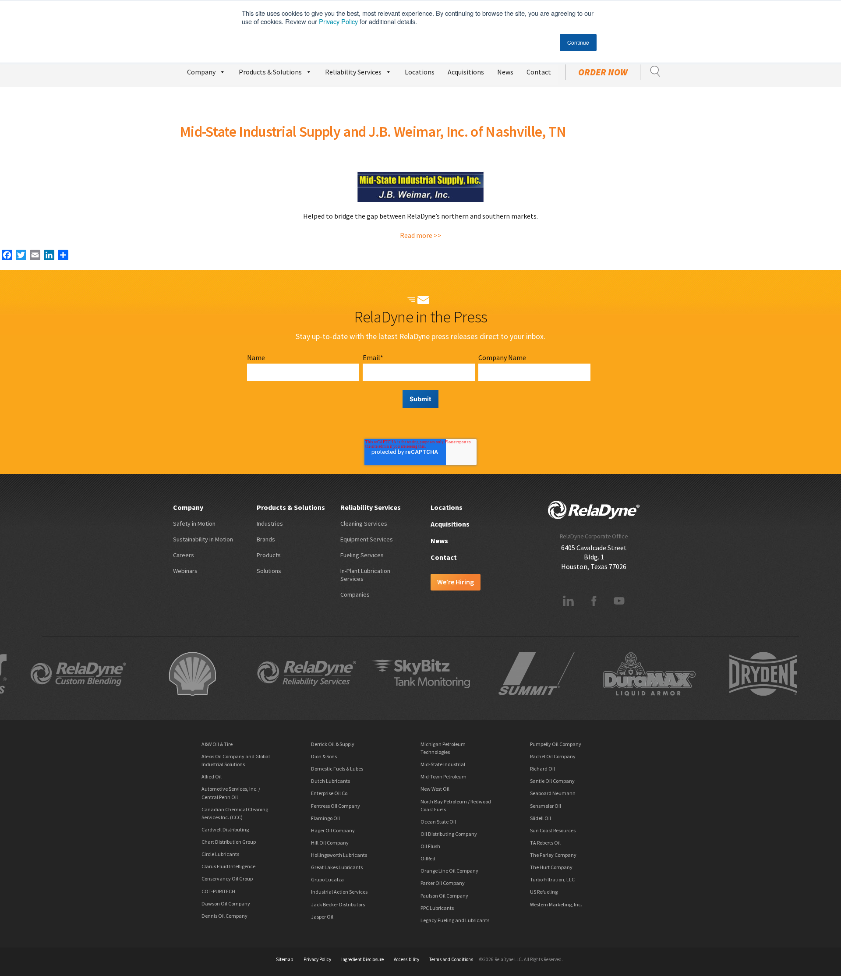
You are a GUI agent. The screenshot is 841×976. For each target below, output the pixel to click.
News (505, 71)
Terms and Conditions (451, 959)
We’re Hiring (455, 581)
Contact (539, 71)
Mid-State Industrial (442, 764)
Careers (183, 555)
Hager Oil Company (333, 830)
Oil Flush (430, 846)
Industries (270, 523)
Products (269, 555)
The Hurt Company (551, 867)
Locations (420, 71)
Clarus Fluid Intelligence (228, 866)
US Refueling (544, 891)
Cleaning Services (363, 523)
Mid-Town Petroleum (443, 776)
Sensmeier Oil (545, 806)
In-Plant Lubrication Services (365, 575)
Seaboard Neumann (553, 793)
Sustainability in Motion (203, 539)
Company (201, 71)
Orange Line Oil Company (449, 870)
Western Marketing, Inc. (556, 904)
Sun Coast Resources (553, 830)
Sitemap (284, 959)
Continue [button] (578, 42)
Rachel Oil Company (553, 756)
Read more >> (421, 235)
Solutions (269, 571)
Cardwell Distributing (225, 829)
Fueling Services (362, 555)
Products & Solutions (270, 71)
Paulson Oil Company (444, 895)
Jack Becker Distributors (338, 904)
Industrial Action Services (339, 891)
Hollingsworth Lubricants (339, 855)
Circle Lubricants (220, 854)
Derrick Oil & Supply (332, 744)
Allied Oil (211, 776)
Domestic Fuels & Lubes (337, 768)
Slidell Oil (540, 818)
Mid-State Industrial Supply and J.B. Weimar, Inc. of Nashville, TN (373, 131)
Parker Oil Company (442, 883)
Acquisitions (466, 71)
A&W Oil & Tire (217, 744)
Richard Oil (542, 768)
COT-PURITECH (218, 891)
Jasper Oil (322, 916)
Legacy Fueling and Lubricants (454, 920)
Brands (266, 539)
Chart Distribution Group (228, 841)
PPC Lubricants (437, 908)
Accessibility (406, 959)
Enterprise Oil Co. (330, 793)
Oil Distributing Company (448, 834)
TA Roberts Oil (545, 842)
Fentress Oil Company (335, 806)
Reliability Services (353, 71)
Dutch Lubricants (330, 781)
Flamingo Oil (325, 818)
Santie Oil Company (552, 781)
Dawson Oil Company (225, 903)
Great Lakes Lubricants (337, 867)
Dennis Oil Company (224, 915)
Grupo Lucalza (327, 879)
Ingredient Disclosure (362, 959)
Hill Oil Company (330, 842)
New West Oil (434, 788)
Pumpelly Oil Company (555, 744)
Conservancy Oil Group (227, 878)
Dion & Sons (324, 756)
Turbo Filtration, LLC (552, 879)
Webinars (185, 571)
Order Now (603, 72)
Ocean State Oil (438, 821)
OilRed (427, 858)
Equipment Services (366, 539)
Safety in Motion (194, 523)
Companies (355, 594)
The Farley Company (553, 855)
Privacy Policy (338, 21)
